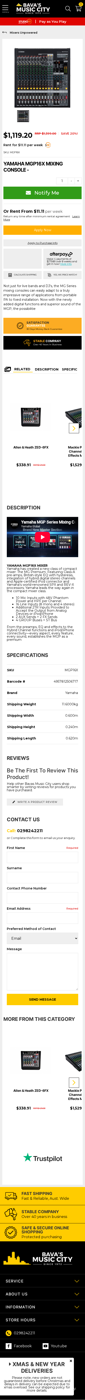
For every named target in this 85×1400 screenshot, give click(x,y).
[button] (76, 10)
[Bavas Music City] (33, 8)
